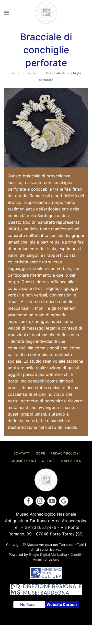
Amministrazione (46, 559)
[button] (6, 13)
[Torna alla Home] (45, 12)
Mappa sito (71, 461)
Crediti (48, 461)
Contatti (22, 453)
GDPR (40, 453)
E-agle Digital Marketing (48, 554)
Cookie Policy (23, 461)
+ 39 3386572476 (38, 527)
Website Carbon (62, 604)
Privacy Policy (64, 453)
